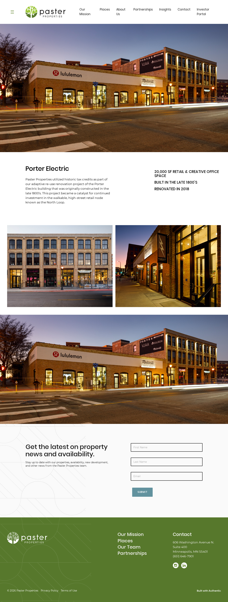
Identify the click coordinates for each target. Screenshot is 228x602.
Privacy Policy (49, 590)
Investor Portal (203, 11)
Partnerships (143, 9)
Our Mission (84, 11)
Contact (184, 9)
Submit (142, 492)
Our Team (129, 547)
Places (105, 9)
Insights (165, 9)
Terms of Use (69, 590)
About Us (120, 11)
